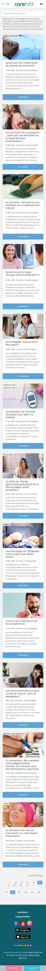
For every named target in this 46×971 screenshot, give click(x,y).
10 (6, 892)
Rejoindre (13, 968)
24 (27, 885)
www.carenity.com (16, 952)
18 (27, 882)
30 (19, 892)
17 (21, 882)
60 (39, 892)
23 (21, 885)
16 (16, 882)
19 (33, 882)
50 (32, 892)
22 (15, 885)
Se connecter (32, 968)
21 (8, 885)
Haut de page (36, 875)
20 (40, 882)
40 (26, 892)
